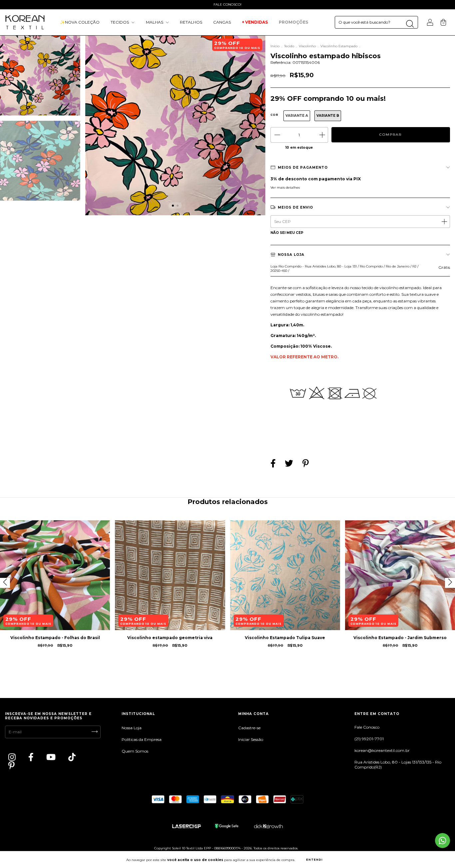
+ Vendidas (255, 22)
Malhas (155, 22)
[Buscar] (409, 23)
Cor (274, 114)
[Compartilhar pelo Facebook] (273, 464)
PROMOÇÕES (294, 22)
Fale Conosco (366, 727)
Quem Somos (135, 751)
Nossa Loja (132, 727)
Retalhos (191, 22)
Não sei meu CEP (286, 233)
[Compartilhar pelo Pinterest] (305, 464)
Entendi (314, 859)
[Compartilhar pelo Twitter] (289, 464)
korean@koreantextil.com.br (382, 750)
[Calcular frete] (444, 221)
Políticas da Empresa (142, 739)
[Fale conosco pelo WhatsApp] (442, 840)
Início (274, 46)
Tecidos (120, 22)
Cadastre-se (249, 727)
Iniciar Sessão (250, 739)
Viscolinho (307, 46)
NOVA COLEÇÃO (80, 22)
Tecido (289, 46)
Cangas (222, 22)
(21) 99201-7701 (369, 738)
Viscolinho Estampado (338, 46)
